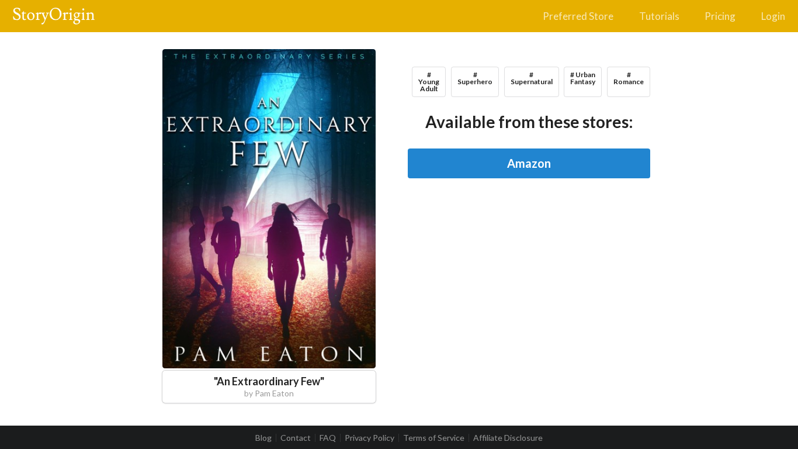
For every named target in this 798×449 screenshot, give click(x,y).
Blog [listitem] (263, 438)
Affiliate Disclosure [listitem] (508, 438)
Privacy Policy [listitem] (369, 438)
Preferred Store (578, 16)
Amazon (529, 163)
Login (773, 16)
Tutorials (659, 16)
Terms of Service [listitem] (433, 438)
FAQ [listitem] (328, 438)
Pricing (720, 16)
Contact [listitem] (295, 438)
